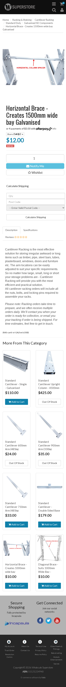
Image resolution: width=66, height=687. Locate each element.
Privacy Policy (40, 650)
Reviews (9, 237)
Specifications (30, 230)
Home (6, 19)
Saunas (56, 664)
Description (11, 230)
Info (54, 128)
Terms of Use (41, 646)
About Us (25, 646)
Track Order (9, 650)
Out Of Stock (49, 401)
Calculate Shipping (36, 217)
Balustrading (56, 653)
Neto (43, 677)
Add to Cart (17, 401)
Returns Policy (41, 654)
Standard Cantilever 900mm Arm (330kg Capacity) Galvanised (49, 449)
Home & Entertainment (56, 658)
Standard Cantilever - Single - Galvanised (16, 384)
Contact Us (25, 650)
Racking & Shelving (22, 19)
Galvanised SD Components (38, 23)
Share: (10, 134)
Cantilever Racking (44, 19)
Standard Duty (13, 23)
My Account (9, 646)
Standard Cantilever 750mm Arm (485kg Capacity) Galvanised (16, 510)
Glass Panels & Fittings (56, 647)
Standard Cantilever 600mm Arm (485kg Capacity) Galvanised (16, 449)
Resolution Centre (9, 655)
